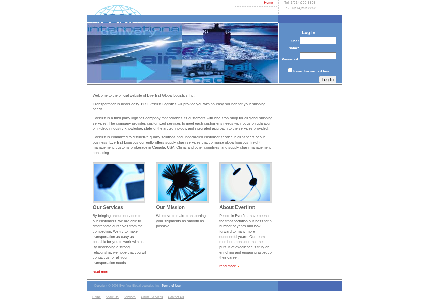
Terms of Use (171, 285)
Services (130, 297)
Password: (290, 59)
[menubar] (138, 297)
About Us (112, 297)
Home (268, 2)
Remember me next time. (311, 71)
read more (101, 272)
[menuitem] (98, 297)
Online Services (152, 297)
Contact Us (176, 297)
